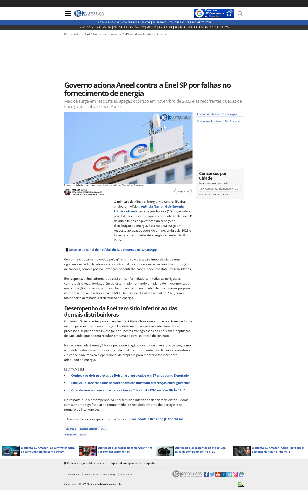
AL (93, 27)
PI (181, 27)
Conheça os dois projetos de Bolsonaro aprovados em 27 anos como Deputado (130, 375)
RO (201, 27)
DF (120, 27)
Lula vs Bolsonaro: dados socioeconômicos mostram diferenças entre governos (130, 383)
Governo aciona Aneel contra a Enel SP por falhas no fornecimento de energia (130, 34)
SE (221, 27)
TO (227, 27)
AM (104, 27)
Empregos (160, 22)
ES (125, 27)
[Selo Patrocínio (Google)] (214, 13)
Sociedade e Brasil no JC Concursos (157, 419)
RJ (185, 27)
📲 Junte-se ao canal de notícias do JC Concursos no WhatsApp (111, 249)
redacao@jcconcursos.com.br (87, 192)
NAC (82, 27)
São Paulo (71, 428)
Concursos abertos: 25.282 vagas (217, 114)
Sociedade (70, 434)
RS (195, 27)
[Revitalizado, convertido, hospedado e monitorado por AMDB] (241, 484)
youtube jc (176, 22)
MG (154, 27)
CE (115, 27)
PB (165, 27)
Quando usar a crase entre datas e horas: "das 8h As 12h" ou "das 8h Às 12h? (128, 390)
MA (137, 27)
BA (109, 27)
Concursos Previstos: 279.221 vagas (218, 121)
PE (176, 27)
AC (88, 27)
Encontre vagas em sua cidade (213, 183)
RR (206, 27)
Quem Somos (73, 474)
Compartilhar (183, 191)
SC (211, 27)
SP (216, 27)
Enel (103, 428)
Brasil (83, 434)
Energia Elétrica (88, 428)
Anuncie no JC (109, 474)
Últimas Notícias (108, 22)
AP (98, 27)
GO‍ (131, 27)
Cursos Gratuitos (199, 22)
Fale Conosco (91, 474)
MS (148, 27)
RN (190, 27)
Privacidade (126, 474)
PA (160, 27)
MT (143, 27)
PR (170, 27)
